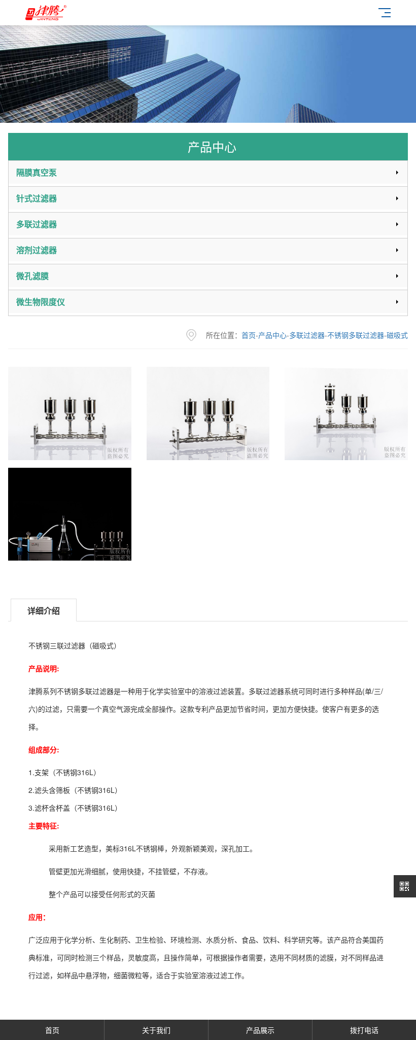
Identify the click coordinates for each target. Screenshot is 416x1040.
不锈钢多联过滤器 (355, 335)
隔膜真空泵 (36, 172)
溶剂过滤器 (36, 250)
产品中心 (272, 335)
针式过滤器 (36, 198)
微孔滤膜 (32, 276)
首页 (248, 335)
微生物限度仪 (40, 301)
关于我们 (156, 1030)
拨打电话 (364, 1030)
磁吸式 (397, 335)
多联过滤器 (36, 224)
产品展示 (260, 1030)
